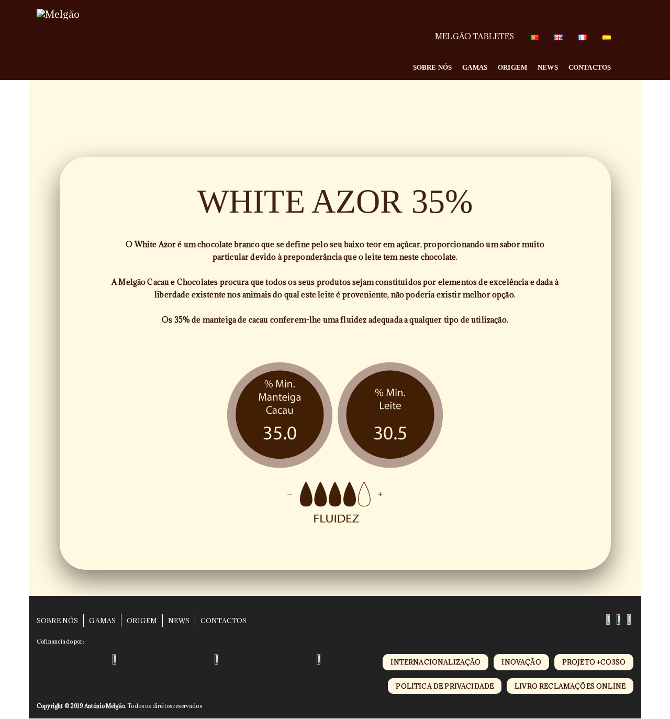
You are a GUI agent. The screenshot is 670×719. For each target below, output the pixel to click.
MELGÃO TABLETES (474, 36)
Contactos (589, 67)
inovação (521, 662)
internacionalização (435, 662)
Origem (512, 67)
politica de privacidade (445, 686)
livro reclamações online (570, 686)
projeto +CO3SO (594, 662)
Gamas (474, 67)
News (548, 67)
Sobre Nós (432, 67)
